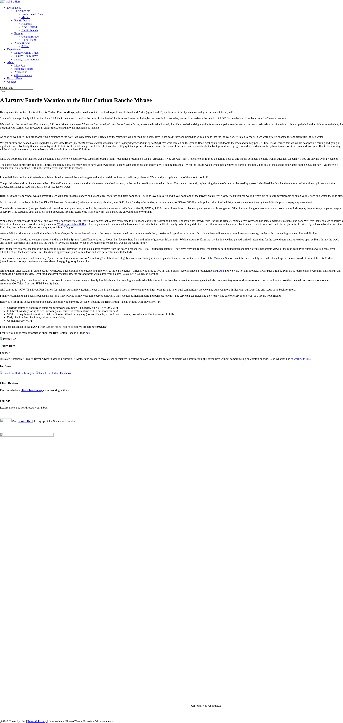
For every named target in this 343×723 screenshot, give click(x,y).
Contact (11, 81)
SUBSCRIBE (8, 413)
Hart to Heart (14, 78)
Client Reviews (23, 75)
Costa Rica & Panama (33, 14)
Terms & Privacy (37, 721)
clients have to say (32, 390)
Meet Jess (19, 65)
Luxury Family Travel (26, 52)
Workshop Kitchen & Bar (71, 224)
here (88, 332)
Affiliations (20, 71)
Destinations (14, 7)
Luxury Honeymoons (26, 59)
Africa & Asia (22, 43)
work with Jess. (303, 358)
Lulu (221, 270)
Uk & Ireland (28, 39)
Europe (18, 33)
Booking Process (23, 68)
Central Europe (30, 36)
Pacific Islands (29, 30)
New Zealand (29, 26)
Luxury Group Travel (26, 55)
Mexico (25, 17)
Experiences (14, 49)
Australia (26, 23)
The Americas (22, 10)
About (10, 62)
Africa (25, 46)
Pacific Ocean (22, 20)
